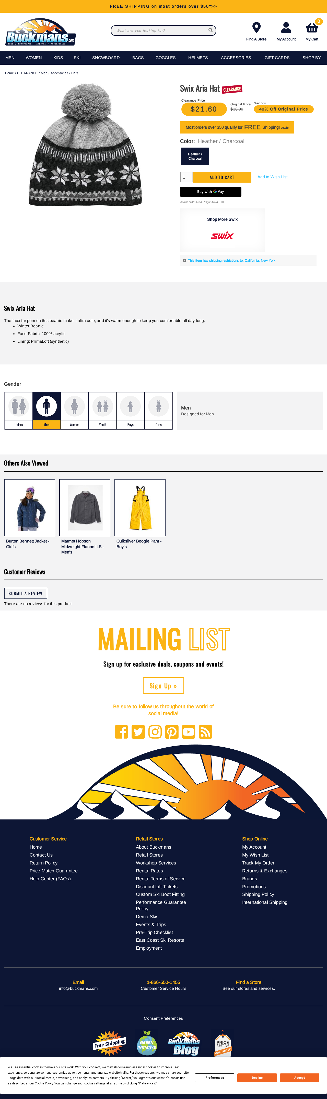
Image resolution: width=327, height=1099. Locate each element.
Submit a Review (26, 593)
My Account (286, 39)
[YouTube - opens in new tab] (188, 732)
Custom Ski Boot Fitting (160, 894)
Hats (74, 73)
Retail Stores (149, 855)
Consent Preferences (163, 1018)
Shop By (311, 57)
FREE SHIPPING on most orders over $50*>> (163, 6)
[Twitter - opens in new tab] (138, 732)
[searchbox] (211, 30)
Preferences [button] (147, 1083)
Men (10, 57)
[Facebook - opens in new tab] (121, 732)
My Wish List (255, 855)
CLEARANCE (27, 73)
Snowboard (106, 57)
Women (34, 57)
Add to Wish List (273, 177)
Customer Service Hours (163, 988)
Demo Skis (147, 916)
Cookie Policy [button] (44, 1083)
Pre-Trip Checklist (154, 932)
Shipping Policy (258, 894)
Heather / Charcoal (195, 156)
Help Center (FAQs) (50, 878)
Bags (138, 57)
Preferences (214, 1078)
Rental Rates (149, 870)
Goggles (166, 57)
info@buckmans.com (78, 988)
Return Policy (43, 862)
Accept (299, 1078)
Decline (257, 1078)
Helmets (198, 57)
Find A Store (256, 39)
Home (9, 73)
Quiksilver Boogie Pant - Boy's (138, 544)
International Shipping (265, 902)
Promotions (254, 886)
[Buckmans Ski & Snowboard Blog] (184, 1043)
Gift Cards (277, 57)
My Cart (313, 30)
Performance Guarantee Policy (161, 905)
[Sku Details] (222, 202)
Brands (249, 878)
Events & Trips (151, 924)
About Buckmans (153, 847)
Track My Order (258, 862)
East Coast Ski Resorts (160, 940)
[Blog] (205, 732)
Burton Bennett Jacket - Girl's (27, 544)
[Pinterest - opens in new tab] (172, 732)
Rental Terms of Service (161, 878)
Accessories (236, 57)
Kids (58, 57)
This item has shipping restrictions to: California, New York (231, 260)
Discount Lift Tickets (157, 886)
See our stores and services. (249, 988)
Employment (149, 948)
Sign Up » (164, 685)
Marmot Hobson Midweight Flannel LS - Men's (82, 546)
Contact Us (41, 855)
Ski (77, 57)
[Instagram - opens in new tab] (155, 732)
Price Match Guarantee (54, 870)
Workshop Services (156, 862)
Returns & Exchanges (264, 870)
